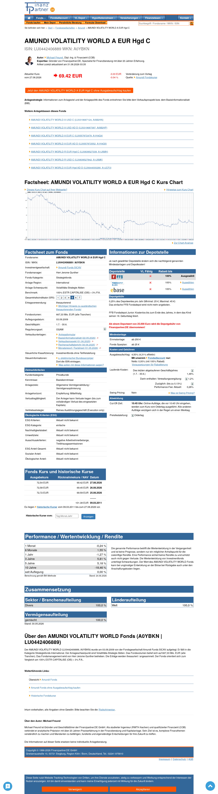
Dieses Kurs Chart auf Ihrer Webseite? (47, 189)
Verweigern (75, 789)
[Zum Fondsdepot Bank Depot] (118, 283)
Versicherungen (129, 18)
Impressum (164, 759)
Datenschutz (179, 759)
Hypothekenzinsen (103, 18)
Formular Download (95, 22)
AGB (190, 759)
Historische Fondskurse (43, 695)
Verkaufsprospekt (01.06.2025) (74, 341)
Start (50, 27)
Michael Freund (55, 57)
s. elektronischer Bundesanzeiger (75, 358)
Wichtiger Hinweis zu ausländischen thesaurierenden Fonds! (76, 307)
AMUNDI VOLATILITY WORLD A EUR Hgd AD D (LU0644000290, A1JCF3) (71, 167)
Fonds (40, 18)
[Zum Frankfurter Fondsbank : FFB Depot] (118, 277)
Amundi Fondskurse (146, 77)
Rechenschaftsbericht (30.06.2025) (76, 344)
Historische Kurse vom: (39, 515)
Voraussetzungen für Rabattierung (150, 364)
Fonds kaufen (33, 22)
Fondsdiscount (59, 18)
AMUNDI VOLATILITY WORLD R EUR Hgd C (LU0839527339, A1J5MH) (69, 151)
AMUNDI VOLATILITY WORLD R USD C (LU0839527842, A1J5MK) (67, 159)
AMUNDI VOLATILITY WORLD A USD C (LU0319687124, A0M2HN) (67, 119)
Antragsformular (67, 334)
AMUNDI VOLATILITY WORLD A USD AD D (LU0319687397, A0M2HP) (69, 127)
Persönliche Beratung (70, 22)
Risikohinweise (107, 709)
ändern (149, 781)
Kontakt (185, 18)
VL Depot (80, 18)
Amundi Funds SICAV (69, 267)
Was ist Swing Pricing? (183, 393)
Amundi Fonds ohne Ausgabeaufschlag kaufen (55, 687)
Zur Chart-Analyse (183, 243)
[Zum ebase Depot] (118, 290)
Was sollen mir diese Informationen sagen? (81, 365)
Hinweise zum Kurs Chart (179, 189)
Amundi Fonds (49, 679)
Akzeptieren (143, 789)
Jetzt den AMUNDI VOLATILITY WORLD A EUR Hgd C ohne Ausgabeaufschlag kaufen (79, 90)
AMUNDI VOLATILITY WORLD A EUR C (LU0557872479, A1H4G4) (67, 135)
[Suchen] (192, 23)
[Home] (29, 17)
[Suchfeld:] (164, 23)
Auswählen (188, 282)
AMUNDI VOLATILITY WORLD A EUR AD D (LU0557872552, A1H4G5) (69, 143)
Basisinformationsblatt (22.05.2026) (77, 338)
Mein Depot (50, 22)
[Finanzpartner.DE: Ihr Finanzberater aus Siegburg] (39, 7)
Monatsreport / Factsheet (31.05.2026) (78, 348)
